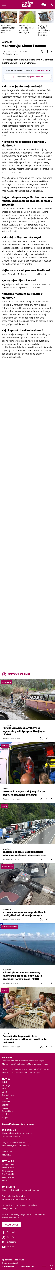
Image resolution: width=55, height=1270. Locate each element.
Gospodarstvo (8, 1095)
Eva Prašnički (8, 1174)
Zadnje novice (8, 1267)
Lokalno (5, 1082)
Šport (4, 1092)
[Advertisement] (27, 484)
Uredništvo (7, 1152)
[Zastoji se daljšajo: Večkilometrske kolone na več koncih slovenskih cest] (27, 823)
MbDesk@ (6, 1155)
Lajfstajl (5, 1105)
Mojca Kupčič (8, 1168)
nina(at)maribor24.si (10, 1218)
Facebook (11, 1232)
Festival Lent (7, 1111)
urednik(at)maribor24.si (12, 1136)
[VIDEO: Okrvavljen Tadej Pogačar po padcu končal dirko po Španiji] (27, 763)
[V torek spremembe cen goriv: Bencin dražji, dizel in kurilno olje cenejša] (27, 884)
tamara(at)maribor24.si (12, 1199)
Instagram (11, 1242)
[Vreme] (44, 4)
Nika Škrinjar (7, 1171)
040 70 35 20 (30, 1199)
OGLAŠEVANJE (11, 1225)
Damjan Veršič (8, 1164)
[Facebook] (47, 738)
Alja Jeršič (6, 1181)
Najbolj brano (27, 1267)
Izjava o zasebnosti (10, 1263)
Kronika (5, 1089)
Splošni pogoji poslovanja (13, 1260)
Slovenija (6, 1085)
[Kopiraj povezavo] (51, 738)
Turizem (5, 1108)
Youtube (10, 1247)
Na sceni (6, 1102)
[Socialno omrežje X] (41, 738)
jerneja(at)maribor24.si (11, 1209)
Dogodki (5, 1118)
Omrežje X (11, 1237)
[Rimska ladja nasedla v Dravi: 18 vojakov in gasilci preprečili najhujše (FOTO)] (27, 699)
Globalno (6, 1098)
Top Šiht (5, 1114)
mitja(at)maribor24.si (22, 1146)
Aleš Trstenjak (8, 1177)
